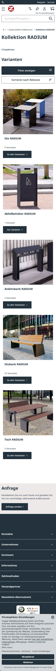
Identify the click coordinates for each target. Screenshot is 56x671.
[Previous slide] (3, 29)
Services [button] (51, 2)
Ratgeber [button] (41, 2)
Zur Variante (13, 229)
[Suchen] (50, 18)
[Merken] (37, 8)
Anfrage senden (14, 506)
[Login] (44, 8)
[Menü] (3, 8)
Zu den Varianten (16, 154)
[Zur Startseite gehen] (17, 9)
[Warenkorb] (51, 8)
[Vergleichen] (30, 8)
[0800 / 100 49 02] (2, 2)
